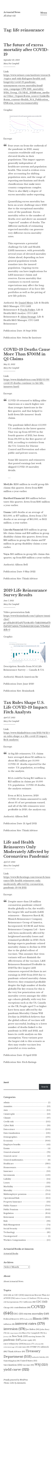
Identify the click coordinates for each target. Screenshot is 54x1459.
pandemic (12, 1340)
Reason (29, 1344)
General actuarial (11, 1152)
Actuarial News (12, 12)
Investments (9, 1175)
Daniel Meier (26, 303)
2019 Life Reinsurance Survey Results (25, 592)
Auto (6, 1110)
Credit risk (9, 1121)
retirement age (11, 1347)
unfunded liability (40, 1357)
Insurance (8, 1171)
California (28, 1302)
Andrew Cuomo (22, 1298)
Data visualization (12, 1133)
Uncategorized (10, 1236)
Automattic (21, 1383)
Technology (9, 1232)
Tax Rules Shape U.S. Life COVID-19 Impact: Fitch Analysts (26, 707)
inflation (9, 1324)
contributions (22, 1307)
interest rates (30, 1324)
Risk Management (12, 1225)
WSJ (41, 1364)
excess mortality (36, 1313)
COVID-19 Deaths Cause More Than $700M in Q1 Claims (27, 354)
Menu (43, 12)
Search (44, 1087)
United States (28, 1361)
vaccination (13, 1364)
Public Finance (10, 1206)
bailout (35, 1298)
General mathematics (13, 1160)
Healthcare (9, 1163)
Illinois (40, 1318)
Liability (7, 1179)
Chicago (8, 1307)
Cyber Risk (9, 1125)
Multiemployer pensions (15, 1194)
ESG (18, 1314)
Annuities (8, 1106)
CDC (41, 1301)
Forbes (28, 1319)
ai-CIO (18, 1295)
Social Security (10, 1228)
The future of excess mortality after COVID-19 (26, 50)
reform (39, 1344)
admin (7, 1102)
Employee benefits (12, 1144)
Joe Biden (33, 1329)
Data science (9, 1129)
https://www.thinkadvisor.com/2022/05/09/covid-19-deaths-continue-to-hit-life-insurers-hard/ (27, 383)
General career (10, 1156)
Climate (7, 1118)
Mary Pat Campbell (11, 63)
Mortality (8, 1190)
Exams (7, 1148)
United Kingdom (12, 1361)
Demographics (10, 1137)
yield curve (16, 1369)
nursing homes (36, 1336)
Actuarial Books (11, 1253)
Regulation (9, 1213)
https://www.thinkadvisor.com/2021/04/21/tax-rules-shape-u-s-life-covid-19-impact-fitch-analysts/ (27, 736)
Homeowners (10, 1167)
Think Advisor (16, 1351)
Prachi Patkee (27, 309)
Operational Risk (11, 1198)
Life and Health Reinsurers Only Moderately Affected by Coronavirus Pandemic (26, 849)
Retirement (9, 1217)
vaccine (28, 1365)
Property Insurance (13, 1202)
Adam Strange (28, 316)
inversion (14, 1329)
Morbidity (8, 1186)
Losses (7, 1183)
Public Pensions (11, 1209)
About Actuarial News (13, 1281)
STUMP (35, 1347)
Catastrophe (9, 1114)
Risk (6, 1221)
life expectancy (14, 1333)
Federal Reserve (13, 1319)
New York (20, 1336)
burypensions (14, 1302)
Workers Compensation (15, 1240)
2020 (7, 1295)
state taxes (24, 1347)
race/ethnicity (14, 1344)
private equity (28, 1340)
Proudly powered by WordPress (16, 1380)
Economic (8, 1141)
